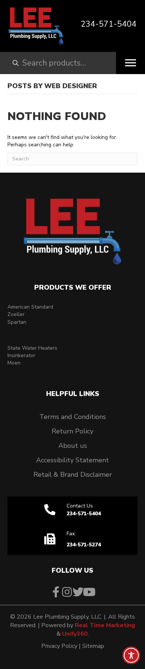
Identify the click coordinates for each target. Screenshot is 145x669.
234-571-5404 (108, 24)
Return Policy (72, 431)
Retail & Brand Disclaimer (72, 474)
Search (9, 63)
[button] (55, 592)
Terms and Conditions (72, 416)
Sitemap (93, 646)
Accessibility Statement (72, 460)
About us (72, 445)
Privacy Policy (59, 646)
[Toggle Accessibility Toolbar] (131, 655)
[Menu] (130, 63)
